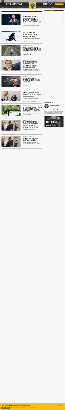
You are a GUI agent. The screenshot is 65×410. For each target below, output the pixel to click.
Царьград (47, 4)
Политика (24, 91)
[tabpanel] (54, 121)
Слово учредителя (48, 102)
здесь (36, 407)
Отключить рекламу (5, 407)
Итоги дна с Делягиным (49, 10)
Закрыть (59, 405)
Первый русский (14, 4)
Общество (25, 14)
